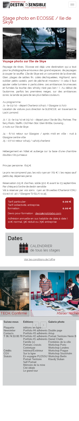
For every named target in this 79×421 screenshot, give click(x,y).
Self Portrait (29, 362)
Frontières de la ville (59, 342)
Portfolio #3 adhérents (35, 333)
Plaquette (9, 327)
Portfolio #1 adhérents (35, 339)
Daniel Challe (55, 339)
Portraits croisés (32, 344)
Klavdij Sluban (56, 359)
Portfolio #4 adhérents (35, 330)
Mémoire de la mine (34, 365)
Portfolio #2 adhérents (35, 336)
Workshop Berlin (57, 356)
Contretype (29, 347)
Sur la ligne (29, 353)
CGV (6, 353)
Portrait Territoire (32, 359)
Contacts (9, 333)
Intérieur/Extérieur (33, 350)
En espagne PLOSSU (35, 356)
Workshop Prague (58, 350)
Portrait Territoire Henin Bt (62, 336)
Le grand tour (30, 370)
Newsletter (9, 330)
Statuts (8, 356)
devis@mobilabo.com (48, 213)
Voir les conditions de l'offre (39, 259)
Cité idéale (29, 367)
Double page (55, 330)
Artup (51, 333)
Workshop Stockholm (60, 353)
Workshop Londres (58, 347)
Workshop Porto (57, 344)
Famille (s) (29, 342)
